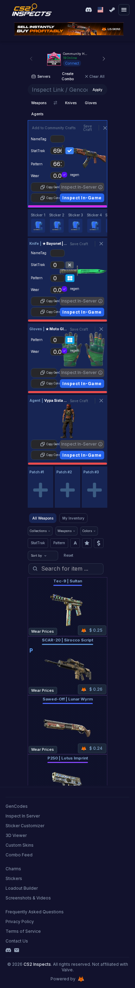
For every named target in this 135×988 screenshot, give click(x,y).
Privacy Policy (20, 921)
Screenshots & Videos (28, 897)
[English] (100, 9)
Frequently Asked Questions (35, 911)
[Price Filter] (99, 543)
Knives (70, 103)
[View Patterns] (69, 278)
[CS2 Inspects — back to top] (32, 10)
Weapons (38, 103)
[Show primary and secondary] (55, 103)
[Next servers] (103, 58)
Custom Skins (20, 845)
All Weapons (42, 518)
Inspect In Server (23, 816)
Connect (72, 63)
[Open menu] (123, 9)
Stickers (14, 878)
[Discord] (8, 950)
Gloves (91, 103)
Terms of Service (23, 931)
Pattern (59, 543)
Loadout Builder (22, 888)
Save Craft (87, 128)
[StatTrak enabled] (69, 150)
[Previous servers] (31, 58)
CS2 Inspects (37, 964)
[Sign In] (112, 9)
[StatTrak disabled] (69, 264)
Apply (97, 90)
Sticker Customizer (25, 825)
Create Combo (68, 76)
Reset (68, 555)
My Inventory (73, 518)
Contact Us (17, 941)
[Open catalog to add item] (40, 490)
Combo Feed (19, 854)
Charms (13, 868)
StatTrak (38, 543)
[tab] (38, 222)
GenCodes (17, 806)
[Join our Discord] (88, 9)
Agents (37, 114)
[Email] (16, 950)
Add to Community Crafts (53, 128)
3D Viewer (16, 835)
